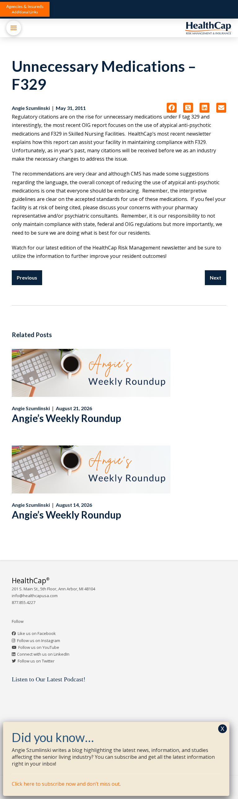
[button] (25, 9)
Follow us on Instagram (38, 640)
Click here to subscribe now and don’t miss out (66, 783)
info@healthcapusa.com (35, 595)
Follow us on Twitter (36, 661)
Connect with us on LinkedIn (43, 654)
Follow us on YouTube (38, 647)
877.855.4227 (23, 602)
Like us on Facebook (37, 633)
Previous (27, 277)
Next (215, 277)
